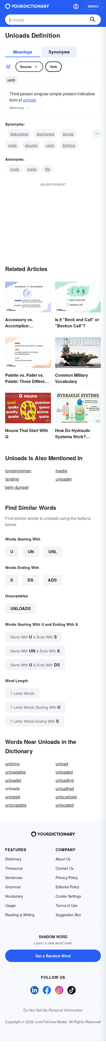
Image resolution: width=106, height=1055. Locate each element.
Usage (10, 905)
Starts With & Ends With (33, 637)
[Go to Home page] (27, 6)
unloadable (15, 772)
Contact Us (65, 868)
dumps (68, 133)
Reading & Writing (19, 914)
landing (12, 479)
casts (50, 145)
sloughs (31, 145)
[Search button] (92, 19)
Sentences (13, 877)
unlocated (65, 805)
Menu (93, 6)
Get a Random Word (53, 955)
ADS (52, 580)
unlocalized (66, 797)
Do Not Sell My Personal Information (53, 1010)
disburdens (19, 133)
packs (32, 169)
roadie (61, 471)
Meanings (22, 52)
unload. (30, 100)
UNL (52, 552)
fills (47, 169)
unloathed (65, 788)
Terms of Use (66, 905)
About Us (63, 858)
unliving (12, 764)
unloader (64, 479)
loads (14, 169)
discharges (45, 133)
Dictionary (13, 858)
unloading (65, 780)
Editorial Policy (67, 886)
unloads (20, 608)
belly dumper (17, 487)
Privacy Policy (67, 877)
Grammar (13, 886)
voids (12, 145)
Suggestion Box (68, 914)
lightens (69, 145)
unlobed (12, 797)
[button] (76, 6)
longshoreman (18, 471)
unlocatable (15, 805)
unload (62, 764)
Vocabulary (14, 896)
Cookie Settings (68, 896)
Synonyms (59, 52)
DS (30, 580)
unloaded (64, 772)
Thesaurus (14, 868)
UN (31, 552)
